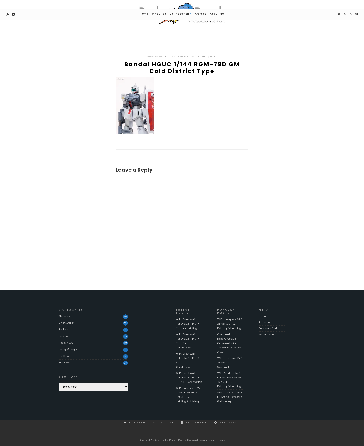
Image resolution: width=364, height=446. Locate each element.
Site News (64, 362)
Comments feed (268, 328)
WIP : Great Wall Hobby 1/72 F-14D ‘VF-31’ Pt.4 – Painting (188, 324)
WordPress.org (267, 334)
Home (144, 14)
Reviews (63, 329)
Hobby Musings (68, 349)
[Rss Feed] (339, 14)
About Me (217, 14)
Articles (200, 14)
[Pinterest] (356, 14)
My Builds (159, 14)
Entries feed (265, 322)
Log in (262, 316)
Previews (64, 335)
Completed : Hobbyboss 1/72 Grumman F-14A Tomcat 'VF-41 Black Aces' (229, 343)
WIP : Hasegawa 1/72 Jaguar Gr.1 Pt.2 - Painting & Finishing (229, 324)
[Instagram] (350, 14)
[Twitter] (345, 14)
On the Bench (179, 14)
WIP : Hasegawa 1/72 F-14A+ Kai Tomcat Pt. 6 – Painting (230, 397)
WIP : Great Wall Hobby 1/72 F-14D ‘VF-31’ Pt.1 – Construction (189, 377)
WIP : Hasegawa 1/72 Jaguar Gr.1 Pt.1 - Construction (229, 362)
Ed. (165, 56)
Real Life (64, 355)
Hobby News (66, 342)
